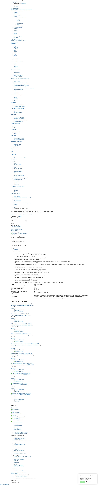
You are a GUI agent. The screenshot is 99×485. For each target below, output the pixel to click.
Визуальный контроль (18, 89)
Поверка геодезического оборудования (22, 456)
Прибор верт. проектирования (20, 120)
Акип (20, 216)
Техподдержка (19, 26)
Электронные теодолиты (19, 106)
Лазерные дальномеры (19, 138)
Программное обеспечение (20, 453)
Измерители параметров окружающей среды (24, 88)
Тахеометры (16, 437)
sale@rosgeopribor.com (16, 2)
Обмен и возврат (17, 429)
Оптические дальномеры (19, 139)
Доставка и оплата (18, 422)
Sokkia (15, 51)
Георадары (16, 449)
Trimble (15, 57)
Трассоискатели (17, 111)
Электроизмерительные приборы (21, 85)
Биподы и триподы (18, 168)
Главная (15, 12)
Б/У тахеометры (17, 201)
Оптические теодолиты (19, 105)
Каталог (15, 33)
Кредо (15, 191)
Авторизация (16, 4)
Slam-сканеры (17, 72)
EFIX (15, 65)
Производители (17, 428)
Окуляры (16, 174)
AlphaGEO (16, 47)
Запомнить (21, 310)
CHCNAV (16, 49)
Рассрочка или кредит (19, 466)
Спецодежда (16, 182)
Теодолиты (16, 443)
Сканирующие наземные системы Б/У (22, 197)
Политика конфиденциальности (21, 432)
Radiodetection (17, 132)
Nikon (15, 54)
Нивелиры (16, 445)
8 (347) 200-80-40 (15, 40)
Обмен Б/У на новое (18, 465)
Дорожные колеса (18, 165)
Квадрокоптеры (17, 144)
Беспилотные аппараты (19, 450)
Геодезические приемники (19, 438)
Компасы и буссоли (18, 179)
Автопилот (16, 147)
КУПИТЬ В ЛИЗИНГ (15, 8)
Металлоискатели (18, 112)
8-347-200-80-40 (22, 472)
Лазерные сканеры (18, 439)
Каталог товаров (17, 15)
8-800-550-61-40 (14, 472)
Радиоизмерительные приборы (21, 86)
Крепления (16, 176)
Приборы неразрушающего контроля (22, 84)
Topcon (15, 55)
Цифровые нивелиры (18, 121)
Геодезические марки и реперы (21, 178)
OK (82, 481)
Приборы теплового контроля (20, 82)
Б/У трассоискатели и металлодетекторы (23, 203)
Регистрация (16, 6)
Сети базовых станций (21, 17)
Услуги (15, 16)
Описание (16, 249)
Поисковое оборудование (19, 444)
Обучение (24, 233)
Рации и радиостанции (19, 175)
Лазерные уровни (18, 447)
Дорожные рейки (17, 164)
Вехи (15, 167)
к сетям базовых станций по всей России (17, 229)
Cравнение (23, 3)
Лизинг (17, 21)
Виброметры (16, 90)
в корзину (13, 308)
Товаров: (17, 11)
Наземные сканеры (18, 76)
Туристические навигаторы (20, 157)
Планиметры (16, 180)
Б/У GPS (16, 199)
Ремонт (18, 19)
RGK (15, 126)
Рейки (15, 163)
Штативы (16, 161)
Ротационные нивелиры (19, 118)
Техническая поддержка (19, 459)
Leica (15, 50)
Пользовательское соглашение (20, 433)
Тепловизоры (17, 81)
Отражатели (16, 170)
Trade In (18, 24)
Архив (15, 207)
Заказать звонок (14, 42)
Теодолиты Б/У (17, 196)
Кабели (15, 172)
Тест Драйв (16, 462)
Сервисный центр (18, 27)
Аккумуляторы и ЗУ (18, 171)
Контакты (16, 28)
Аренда (15, 464)
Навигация (16, 451)
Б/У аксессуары (17, 200)
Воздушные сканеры (18, 74)
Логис (15, 133)
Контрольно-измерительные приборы (22, 441)
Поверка (18, 20)
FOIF (15, 46)
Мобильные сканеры (18, 75)
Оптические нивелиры (19, 117)
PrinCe (15, 63)
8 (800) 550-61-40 (23, 40)
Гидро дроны (17, 145)
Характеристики (17, 250)
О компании (16, 13)
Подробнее (88, 481)
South (15, 53)
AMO (15, 127)
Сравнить (21, 311)
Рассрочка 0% (19, 23)
